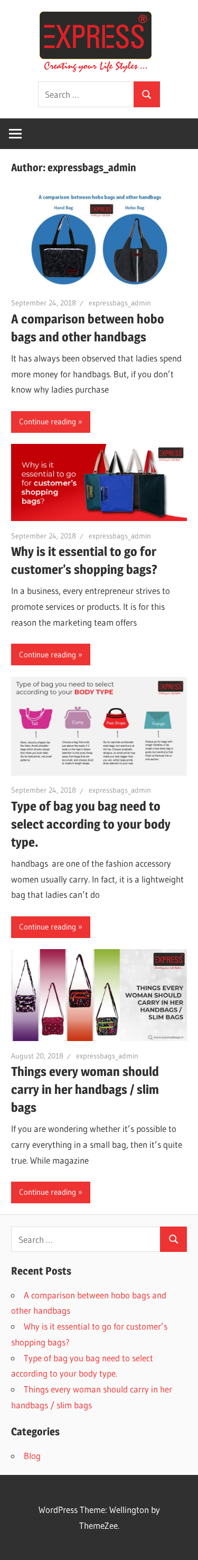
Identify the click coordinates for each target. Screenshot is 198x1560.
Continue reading (47, 421)
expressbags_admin (120, 303)
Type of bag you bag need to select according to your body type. (91, 824)
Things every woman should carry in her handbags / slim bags (85, 1089)
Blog (32, 1455)
